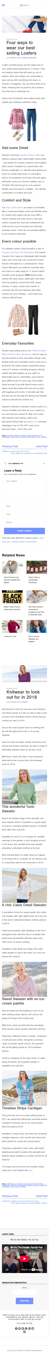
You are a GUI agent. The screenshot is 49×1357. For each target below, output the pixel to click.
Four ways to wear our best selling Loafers (29, 1203)
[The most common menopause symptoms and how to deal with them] (37, 596)
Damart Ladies (25, 436)
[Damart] (24, 5)
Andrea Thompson (29, 58)
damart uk (36, 436)
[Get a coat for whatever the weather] (37, 626)
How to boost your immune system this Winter (12, 580)
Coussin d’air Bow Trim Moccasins (18, 252)
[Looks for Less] (12, 626)
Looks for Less (10, 636)
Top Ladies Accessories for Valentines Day (29, 453)
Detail (37, 1185)
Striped (23, 1187)
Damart (16, 436)
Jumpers (43, 1185)
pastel (38, 437)
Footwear (6, 437)
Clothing (18, 1184)
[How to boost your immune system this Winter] (12, 567)
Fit (41, 436)
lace (11, 1187)
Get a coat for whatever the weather (33, 639)
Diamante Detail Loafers (30, 155)
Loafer (24, 437)
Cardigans (10, 1184)
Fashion (10, 39)
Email (24, 1287)
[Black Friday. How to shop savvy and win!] (12, 596)
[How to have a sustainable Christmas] (37, 567)
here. (30, 1170)
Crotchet (33, 1184)
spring (44, 437)
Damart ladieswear (18, 1185)
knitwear (5, 1187)
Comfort (9, 436)
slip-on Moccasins (14, 207)
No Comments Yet (16, 463)
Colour (26, 1184)
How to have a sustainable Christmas (34, 580)
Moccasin (31, 437)
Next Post (41, 446)
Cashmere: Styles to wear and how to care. (20, 1201)
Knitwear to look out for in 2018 (15, 451)
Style (15, 39)
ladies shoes (15, 437)
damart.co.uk (32, 422)
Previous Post (10, 446)
